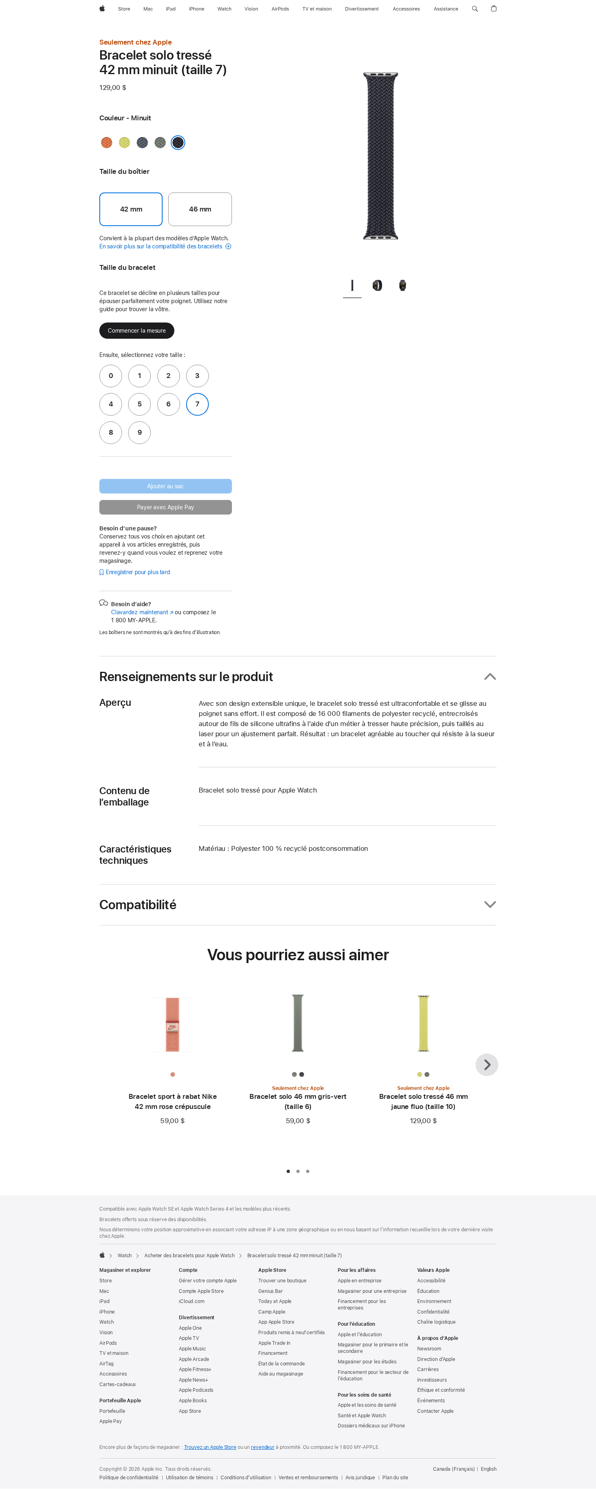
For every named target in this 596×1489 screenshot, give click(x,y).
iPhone (107, 1312)
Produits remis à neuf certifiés (291, 1332)
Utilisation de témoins (189, 1477)
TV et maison (114, 1353)
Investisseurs (431, 1380)
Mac (104, 1291)
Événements (431, 1401)
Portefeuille (112, 1411)
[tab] (352, 286)
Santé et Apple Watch (362, 1416)
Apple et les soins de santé (367, 1405)
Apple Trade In (274, 1343)
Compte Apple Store (201, 1291)
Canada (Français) (454, 1469)
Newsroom (429, 1349)
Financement (272, 1353)
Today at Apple (275, 1301)
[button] (475, 9)
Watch (125, 1255)
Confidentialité (433, 1312)
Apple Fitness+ (195, 1369)
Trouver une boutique (282, 1281)
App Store (190, 1411)
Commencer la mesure (137, 330)
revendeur (262, 1447)
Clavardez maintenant (142, 612)
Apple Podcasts (196, 1390)
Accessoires (113, 1374)
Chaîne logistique (436, 1322)
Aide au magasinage (280, 1374)
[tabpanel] (381, 154)
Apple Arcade (194, 1359)
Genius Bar (270, 1291)
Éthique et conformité (441, 1390)
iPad (104, 1301)
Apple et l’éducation (360, 1334)
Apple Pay (110, 1421)
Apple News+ (193, 1380)
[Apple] (102, 1254)
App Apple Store (276, 1322)
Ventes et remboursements (308, 1477)
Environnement (434, 1301)
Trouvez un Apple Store (210, 1447)
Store (105, 1281)
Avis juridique (360, 1477)
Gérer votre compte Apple (208, 1281)
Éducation (428, 1291)
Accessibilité (431, 1281)
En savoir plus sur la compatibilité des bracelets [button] (161, 246)
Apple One (190, 1328)
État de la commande (281, 1364)
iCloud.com (191, 1301)
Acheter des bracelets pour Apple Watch (189, 1255)
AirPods (108, 1343)
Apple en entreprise (360, 1281)
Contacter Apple (435, 1411)
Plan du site (395, 1477)
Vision (106, 1332)
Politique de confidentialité (129, 1477)
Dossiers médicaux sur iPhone (371, 1426)
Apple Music (192, 1349)
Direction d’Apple (436, 1359)
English (489, 1469)
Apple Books (193, 1401)
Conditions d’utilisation (246, 1477)
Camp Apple (271, 1312)
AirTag (106, 1364)
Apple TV (189, 1338)
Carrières (428, 1369)
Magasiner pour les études (367, 1362)
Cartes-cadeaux (117, 1384)
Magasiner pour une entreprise (372, 1291)
